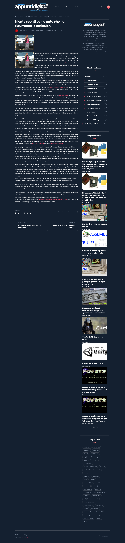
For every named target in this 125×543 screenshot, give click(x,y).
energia (87, 469)
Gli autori (57, 7)
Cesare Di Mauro (86, 171)
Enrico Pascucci (23, 30)
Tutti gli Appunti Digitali (37, 30)
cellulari (87, 460)
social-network (88, 505)
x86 (86, 521)
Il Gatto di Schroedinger (94, 96)
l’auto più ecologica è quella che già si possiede (52, 199)
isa (85, 479)
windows (96, 515)
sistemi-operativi (89, 502)
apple (96, 450)
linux (93, 479)
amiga (97, 447)
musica (86, 486)
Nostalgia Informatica (93, 108)
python (86, 495)
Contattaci (78, 7)
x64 (99, 518)
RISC (86, 499)
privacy (98, 489)
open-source (88, 489)
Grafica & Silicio (92, 92)
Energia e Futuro (92, 88)
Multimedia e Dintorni (93, 104)
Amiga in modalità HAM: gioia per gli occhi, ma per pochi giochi (93, 281)
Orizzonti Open (91, 112)
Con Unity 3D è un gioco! (92, 363)
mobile (97, 482)
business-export (96, 457)
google (87, 473)
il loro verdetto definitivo (65, 63)
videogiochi (99, 511)
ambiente (58, 212)
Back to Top (105, 536)
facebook (96, 469)
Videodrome (88, 511)
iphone (96, 476)
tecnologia (95, 508)
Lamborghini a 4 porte (56, 143)
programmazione (99, 492)
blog (86, 457)
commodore (88, 463)
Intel (95, 473)
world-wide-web (89, 518)
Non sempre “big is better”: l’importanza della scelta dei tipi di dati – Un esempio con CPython (94, 196)
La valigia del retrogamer (94, 100)
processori (87, 492)
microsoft (87, 482)
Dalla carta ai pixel (92, 84)
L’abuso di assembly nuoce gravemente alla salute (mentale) (94, 252)
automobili (66, 212)
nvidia (95, 486)
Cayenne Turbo (63, 95)
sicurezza (94, 499)
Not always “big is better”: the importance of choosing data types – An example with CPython (94, 165)
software (99, 505)
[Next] (96, 428)
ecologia (74, 212)
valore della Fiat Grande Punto (58, 87)
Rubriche (67, 7)
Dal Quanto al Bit (92, 80)
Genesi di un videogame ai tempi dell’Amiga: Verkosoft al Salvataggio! (94, 389)
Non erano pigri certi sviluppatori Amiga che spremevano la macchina (93, 310)
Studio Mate (25, 537)
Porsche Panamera (38, 143)
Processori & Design (93, 120)
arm (86, 453)
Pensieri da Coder (92, 116)
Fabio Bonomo (86, 342)
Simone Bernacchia (87, 395)
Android (87, 450)
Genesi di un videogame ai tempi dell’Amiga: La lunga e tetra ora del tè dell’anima (94, 418)
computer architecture (90, 466)
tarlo (86, 508)
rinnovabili (96, 495)
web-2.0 (87, 515)
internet (86, 476)
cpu (102, 466)
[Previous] (93, 428)
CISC (95, 460)
